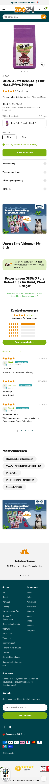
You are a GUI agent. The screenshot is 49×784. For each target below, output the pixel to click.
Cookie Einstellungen (12, 657)
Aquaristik (31, 602)
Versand (6, 602)
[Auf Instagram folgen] (10, 727)
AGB (11, 780)
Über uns (6, 629)
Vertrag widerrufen (11, 611)
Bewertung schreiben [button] (24, 342)
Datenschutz (18, 780)
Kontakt (6, 597)
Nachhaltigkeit (9, 643)
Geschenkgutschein (11, 624)
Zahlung (6, 607)
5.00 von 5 (31, 315)
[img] (9, 358)
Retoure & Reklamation (8, 618)
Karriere (6, 652)
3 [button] (25, 431)
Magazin (31, 630)
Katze (29, 597)
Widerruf (36, 780)
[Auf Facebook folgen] (4, 727)
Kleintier (30, 611)
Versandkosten (17, 107)
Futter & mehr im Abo (12, 648)
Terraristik (31, 607)
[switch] (5, 779)
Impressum (28, 780)
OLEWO (6, 76)
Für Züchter (7, 633)
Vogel (29, 616)
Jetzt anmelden (25, 715)
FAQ (4, 592)
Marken (30, 625)
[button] (9, 91)
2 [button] (21, 431)
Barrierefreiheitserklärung (12, 663)
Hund (29, 592)
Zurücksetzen (33, 16)
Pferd (29, 621)
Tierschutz (7, 638)
